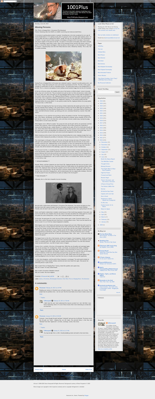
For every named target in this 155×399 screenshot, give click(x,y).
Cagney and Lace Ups (107, 193)
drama (40, 278)
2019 (101, 118)
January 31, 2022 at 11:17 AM (61, 330)
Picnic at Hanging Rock (75, 278)
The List (100, 49)
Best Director (101, 58)
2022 (101, 110)
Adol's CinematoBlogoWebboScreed (109, 268)
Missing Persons (105, 166)
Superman (102, 276)
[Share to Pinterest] (68, 276)
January (103, 222)
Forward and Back (106, 175)
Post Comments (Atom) (67, 375)
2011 (101, 137)
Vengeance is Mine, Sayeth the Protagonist (108, 199)
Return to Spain (105, 209)
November (104, 144)
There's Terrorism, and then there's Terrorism (108, 180)
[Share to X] (65, 276)
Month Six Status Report (108, 159)
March (103, 217)
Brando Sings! (105, 177)
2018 (101, 120)
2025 (101, 103)
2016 (101, 125)
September (104, 149)
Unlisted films (101, 52)
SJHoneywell (47, 300)
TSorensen (42, 287)
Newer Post (39, 369)
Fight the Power (105, 172)
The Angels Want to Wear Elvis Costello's (108, 169)
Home (64, 369)
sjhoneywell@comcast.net (112, 37)
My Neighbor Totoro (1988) (106, 247)
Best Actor (101, 61)
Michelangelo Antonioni (56, 278)
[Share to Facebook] (66, 276)
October (103, 147)
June (102, 157)
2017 (101, 123)
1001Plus (100, 46)
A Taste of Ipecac (105, 257)
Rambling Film (104, 240)
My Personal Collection (104, 83)
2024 (101, 106)
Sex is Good (104, 196)
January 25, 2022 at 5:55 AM (53, 316)
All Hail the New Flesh (107, 191)
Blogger (86, 395)
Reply (40, 294)
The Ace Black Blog (106, 234)
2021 (101, 113)
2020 (101, 115)
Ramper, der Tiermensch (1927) (108, 263)
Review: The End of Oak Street (108, 242)
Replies (43, 297)
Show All (118, 292)
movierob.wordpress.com (107, 285)
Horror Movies (102, 75)
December (104, 142)
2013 (101, 132)
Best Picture (101, 55)
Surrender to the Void (106, 280)
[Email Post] (58, 276)
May (102, 212)
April (102, 214)
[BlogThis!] (63, 276)
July (102, 154)
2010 (101, 140)
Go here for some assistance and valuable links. (108, 29)
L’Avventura (46, 278)
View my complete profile (105, 349)
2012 (101, 135)
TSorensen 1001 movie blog (108, 245)
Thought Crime (105, 164)
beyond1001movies (106, 262)
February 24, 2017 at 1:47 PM (53, 287)
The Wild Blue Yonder (107, 161)
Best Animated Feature (104, 72)
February (104, 219)
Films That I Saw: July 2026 (107, 281)
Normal (103, 189)
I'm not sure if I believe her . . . (108, 258)
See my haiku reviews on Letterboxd (108, 35)
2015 (101, 128)
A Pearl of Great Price (107, 184)
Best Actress (101, 63)
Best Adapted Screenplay (105, 66)
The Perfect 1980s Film (107, 186)
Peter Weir (65, 278)
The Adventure (85, 278)
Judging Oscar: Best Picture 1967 (108, 270)
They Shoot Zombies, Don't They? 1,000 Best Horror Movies (107, 79)
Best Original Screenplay (105, 69)
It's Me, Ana (104, 202)
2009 (101, 225)
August (103, 152)
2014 (101, 130)
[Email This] (61, 276)
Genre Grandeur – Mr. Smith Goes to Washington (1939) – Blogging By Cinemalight (109, 288)
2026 (101, 101)
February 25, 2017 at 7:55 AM (61, 300)
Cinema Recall (104, 250)
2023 (101, 108)
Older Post (88, 369)
